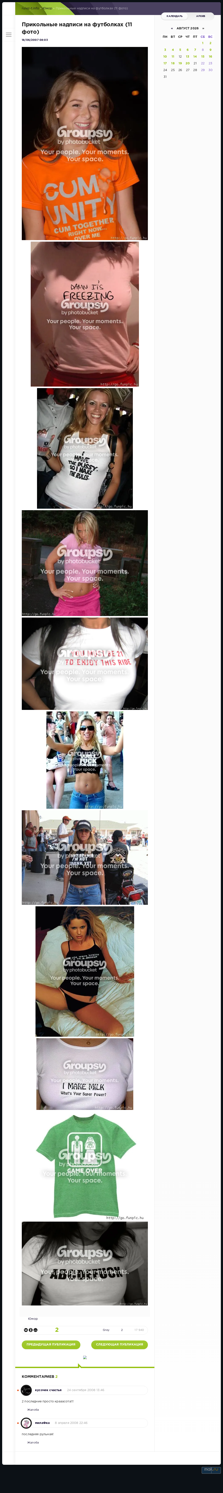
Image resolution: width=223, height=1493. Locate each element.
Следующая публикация (119, 1344)
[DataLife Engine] (8, 8)
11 (173, 56)
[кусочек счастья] (26, 1388)
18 (172, 63)
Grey (106, 1330)
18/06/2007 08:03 (35, 40)
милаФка (42, 1423)
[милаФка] (26, 1421)
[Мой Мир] (35, 1330)
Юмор (47, 8)
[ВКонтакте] (26, 1330)
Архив (200, 16)
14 (195, 56)
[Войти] (8, 21)
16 (210, 56)
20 (188, 63)
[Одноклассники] (31, 1330)
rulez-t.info (30, 8)
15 (202, 56)
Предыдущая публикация (51, 1344)
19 (180, 63)
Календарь (174, 16)
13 (187, 56)
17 (165, 63)
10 (165, 56)
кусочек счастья (48, 1390)
